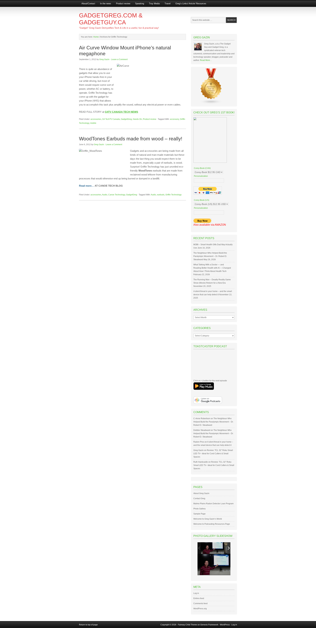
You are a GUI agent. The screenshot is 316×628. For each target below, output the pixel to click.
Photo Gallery (199, 509)
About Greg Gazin (201, 493)
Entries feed (198, 598)
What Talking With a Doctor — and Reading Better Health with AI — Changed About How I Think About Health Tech (212, 267)
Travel (168, 3)
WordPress (225, 625)
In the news (105, 3)
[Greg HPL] (212, 548)
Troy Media (154, 3)
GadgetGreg (126, 119)
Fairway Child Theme (187, 625)
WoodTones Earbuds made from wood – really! (130, 138)
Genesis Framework (209, 625)
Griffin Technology (173, 195)
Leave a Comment (119, 59)
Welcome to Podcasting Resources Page (211, 524)
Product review (123, 3)
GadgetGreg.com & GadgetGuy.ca (111, 19)
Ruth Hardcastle (200, 462)
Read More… (206, 60)
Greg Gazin (104, 59)
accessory (174, 119)
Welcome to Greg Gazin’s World (207, 519)
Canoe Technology (116, 195)
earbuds (160, 195)
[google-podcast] (207, 403)
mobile (93, 123)
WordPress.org (200, 608)
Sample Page (199, 514)
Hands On (137, 119)
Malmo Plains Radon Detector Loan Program (213, 503)
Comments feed (200, 603)
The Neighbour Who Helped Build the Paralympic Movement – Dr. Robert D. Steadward (210, 256)
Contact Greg (199, 498)
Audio (104, 195)
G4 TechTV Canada (111, 119)
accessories (96, 119)
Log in (196, 593)
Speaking (139, 3)
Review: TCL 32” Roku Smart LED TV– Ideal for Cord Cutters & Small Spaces (213, 453)
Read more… (86, 185)
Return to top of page (88, 625)
